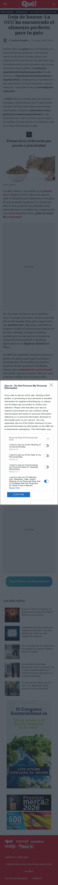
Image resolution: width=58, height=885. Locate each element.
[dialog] (29, 442)
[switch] (46, 445)
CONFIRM (18, 494)
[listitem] (29, 439)
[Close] (52, 386)
